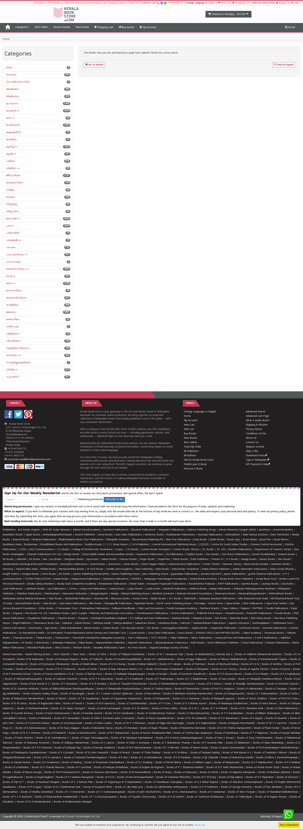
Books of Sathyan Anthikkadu (111, 767)
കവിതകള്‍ (12, 125)
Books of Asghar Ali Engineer (147, 767)
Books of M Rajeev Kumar (270, 796)
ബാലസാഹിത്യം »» (17, 269)
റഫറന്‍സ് (11, 377)
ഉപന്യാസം (12, 103)
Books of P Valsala (170, 664)
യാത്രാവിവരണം (16, 297)
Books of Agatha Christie (254, 669)
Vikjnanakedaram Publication (171, 642)
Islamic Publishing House (126, 574)
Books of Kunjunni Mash (98, 787)
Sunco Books (185, 633)
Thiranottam (62, 637)
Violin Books (198, 642)
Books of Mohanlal (40, 718)
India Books (162, 569)
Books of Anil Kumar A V (35, 683)
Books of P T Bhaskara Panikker (185, 767)
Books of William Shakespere (263, 713)
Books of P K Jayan (30, 787)
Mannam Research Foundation (194, 593)
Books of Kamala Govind (87, 713)
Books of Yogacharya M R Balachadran (119, 782)
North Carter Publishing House (174, 603)
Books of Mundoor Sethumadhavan (242, 782)
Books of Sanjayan (276, 688)
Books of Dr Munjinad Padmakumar (132, 738)
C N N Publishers (139, 544)
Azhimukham (232, 534)
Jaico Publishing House (155, 574)
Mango (115, 593)
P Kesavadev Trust (67, 608)
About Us (251, 438)
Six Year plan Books (133, 628)
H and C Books (211, 564)
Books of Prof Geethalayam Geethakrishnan (273, 747)
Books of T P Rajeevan (254, 733)
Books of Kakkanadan (249, 688)
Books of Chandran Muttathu (173, 777)
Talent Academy (252, 633)
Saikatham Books (145, 623)
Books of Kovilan (157, 674)
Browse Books (61, 27)
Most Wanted (62, 654)
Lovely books (152, 588)
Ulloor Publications (202, 637)
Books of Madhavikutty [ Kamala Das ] (209, 654)
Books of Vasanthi (276, 718)
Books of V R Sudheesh (129, 679)
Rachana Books (181, 618)
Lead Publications (13, 588)
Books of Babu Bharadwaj (268, 742)
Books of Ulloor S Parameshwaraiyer (277, 757)
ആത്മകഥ (12, 89)
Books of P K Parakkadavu (228, 713)
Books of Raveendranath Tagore (268, 659)
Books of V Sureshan (79, 767)
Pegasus (17, 613)
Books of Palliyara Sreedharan (127, 654)
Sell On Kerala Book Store (198, 460)
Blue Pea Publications (178, 539)
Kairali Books (61, 579)
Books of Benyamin (197, 669)
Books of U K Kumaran (186, 698)
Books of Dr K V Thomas (26, 733)
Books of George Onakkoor (99, 747)
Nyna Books (233, 603)
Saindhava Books (168, 623)
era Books (56, 559)
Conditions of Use (256, 433)
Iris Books (64, 574)
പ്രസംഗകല (13, 261)
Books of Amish (209, 772)
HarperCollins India (26, 569)
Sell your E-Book (193, 468)
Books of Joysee (280, 669)
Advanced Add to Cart (95, 3)
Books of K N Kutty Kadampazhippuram (179, 738)
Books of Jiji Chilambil (205, 757)
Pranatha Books (234, 613)
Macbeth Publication (175, 588)
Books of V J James (103, 742)
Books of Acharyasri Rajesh (62, 659)
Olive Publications (253, 603)
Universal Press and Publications (233, 637)
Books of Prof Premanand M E (62, 772)
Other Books (46, 608)
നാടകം (10, 197)
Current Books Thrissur (186, 549)
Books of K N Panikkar (178, 757)
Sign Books (51, 628)
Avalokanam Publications (181, 534)
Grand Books (97, 564)
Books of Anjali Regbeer (39, 777)
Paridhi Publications (277, 608)
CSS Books (132, 549)
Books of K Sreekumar (46, 762)
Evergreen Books (74, 559)
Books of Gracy (163, 772)
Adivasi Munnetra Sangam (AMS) (237, 529)
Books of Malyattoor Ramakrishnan (23, 698)
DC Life (221, 549)
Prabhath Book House (209, 613)
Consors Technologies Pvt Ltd (82, 816)
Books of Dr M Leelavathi (192, 718)
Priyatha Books (66, 618)
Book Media (250, 539)
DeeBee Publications (240, 549)
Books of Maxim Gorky (195, 747)
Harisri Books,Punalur (256, 564)
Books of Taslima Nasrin (158, 688)
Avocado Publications (210, 534)
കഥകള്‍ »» (12, 110)
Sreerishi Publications (274, 628)
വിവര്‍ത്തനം (13, 341)
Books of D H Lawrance (47, 757)
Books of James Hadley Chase (40, 693)
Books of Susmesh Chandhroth (188, 674)
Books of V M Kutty (204, 777)
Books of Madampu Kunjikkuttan (228, 703)
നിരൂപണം (12, 211)
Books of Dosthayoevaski (67, 723)
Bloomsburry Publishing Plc (147, 539)
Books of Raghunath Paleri (44, 703)
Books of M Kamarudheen (135, 772)
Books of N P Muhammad (114, 733)
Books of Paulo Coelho (98, 723)
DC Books (208, 549)
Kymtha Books (249, 583)
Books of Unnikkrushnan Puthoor (156, 713)
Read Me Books (239, 618)
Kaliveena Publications (116, 579)
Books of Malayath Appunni (219, 698)
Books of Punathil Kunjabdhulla (123, 659)
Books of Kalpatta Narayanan (238, 772)
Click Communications (41, 549)
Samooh (185, 623)
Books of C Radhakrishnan (159, 659)
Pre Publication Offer (17, 82)
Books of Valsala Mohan (17, 762)
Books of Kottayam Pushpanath (164, 669)
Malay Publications (220, 588)
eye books (92, 559)
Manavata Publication (74, 593)
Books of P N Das (160, 703)
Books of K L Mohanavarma (180, 792)
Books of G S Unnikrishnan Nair (62, 787)
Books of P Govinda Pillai (208, 742)
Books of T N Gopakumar (84, 698)
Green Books (131, 564)
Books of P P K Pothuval (37, 747)
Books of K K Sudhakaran (285, 674)
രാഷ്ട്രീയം (12, 305)
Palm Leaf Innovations (151, 608)
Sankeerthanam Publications (209, 623)
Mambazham (52, 593)
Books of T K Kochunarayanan (99, 796)
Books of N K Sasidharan (119, 713)
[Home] (8, 27)
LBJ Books (287, 583)
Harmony (8, 569)
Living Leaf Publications (93, 588)
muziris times (140, 598)
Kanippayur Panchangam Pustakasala (165, 579)
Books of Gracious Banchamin (100, 772)
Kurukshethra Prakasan (202, 583)
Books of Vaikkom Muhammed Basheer (258, 654)
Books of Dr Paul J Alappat (64, 728)
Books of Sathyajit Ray (67, 747)
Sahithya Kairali (102, 623)
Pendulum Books (59, 613)
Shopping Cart (242, 3)
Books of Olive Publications (282, 708)
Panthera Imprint (209, 608)
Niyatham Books (144, 603)
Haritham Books (280, 564)
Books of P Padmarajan (160, 679)
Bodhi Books (217, 539)
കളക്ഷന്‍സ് (13, 132)
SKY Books (153, 628)
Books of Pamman (194, 664)
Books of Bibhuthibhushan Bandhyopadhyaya (67, 688)
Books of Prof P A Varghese (218, 688)
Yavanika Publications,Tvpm (109, 647)
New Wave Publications (72, 603)
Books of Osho (97, 654)
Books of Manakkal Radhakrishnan (278, 792)
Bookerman (31, 544)
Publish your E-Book (195, 464)
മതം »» (10, 283)
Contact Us (132, 3)
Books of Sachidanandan (132, 703)
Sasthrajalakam (261, 623)
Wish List (225, 3)
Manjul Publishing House (135, 593)
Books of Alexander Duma (97, 728)
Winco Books (62, 647)
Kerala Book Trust (266, 579)
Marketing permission (90, 499)
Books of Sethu (289, 693)
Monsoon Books (120, 598)
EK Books (34, 559)
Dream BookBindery (263, 554)
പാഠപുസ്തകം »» (16, 254)
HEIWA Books (48, 569)
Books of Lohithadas (17, 767)
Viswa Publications (252, 642)
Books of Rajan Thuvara (154, 728)
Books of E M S (189, 708)
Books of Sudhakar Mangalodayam (125, 674)
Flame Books (180, 559)
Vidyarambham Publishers (110, 642)
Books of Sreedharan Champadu (163, 782)
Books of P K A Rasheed (17, 796)
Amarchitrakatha (283, 529)
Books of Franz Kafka (164, 708)
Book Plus (265, 539)
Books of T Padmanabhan (262, 693)
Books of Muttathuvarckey (194, 713)
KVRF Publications (228, 583)
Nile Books (95, 603)
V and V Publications (266, 637)
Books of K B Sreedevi (93, 683)
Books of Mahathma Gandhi (237, 757)
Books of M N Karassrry (101, 703)
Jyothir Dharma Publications (264, 574)
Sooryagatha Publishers (175, 628)
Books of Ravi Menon (148, 693)
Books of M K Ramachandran (135, 747)
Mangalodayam (99, 593)
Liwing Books (116, 588)
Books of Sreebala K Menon (270, 752)
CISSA (22, 549)
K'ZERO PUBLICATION (38, 579)
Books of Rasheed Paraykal (43, 782)
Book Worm (281, 539)
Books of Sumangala (73, 693)
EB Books (8, 559)
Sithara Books (111, 628)
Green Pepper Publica (153, 564)
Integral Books (30, 574)
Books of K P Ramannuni (224, 718)
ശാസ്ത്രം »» (13, 355)
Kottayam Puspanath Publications (166, 583)
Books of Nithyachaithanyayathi (23, 679)
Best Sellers (41, 27)
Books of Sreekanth (54, 733)
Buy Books (127, 27)
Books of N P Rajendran (260, 777)
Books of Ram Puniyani (241, 792)
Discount (10, 74)
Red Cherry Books (261, 618)
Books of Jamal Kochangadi (104, 708)
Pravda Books (283, 613)
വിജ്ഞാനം (12, 333)
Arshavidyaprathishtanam (57, 534)
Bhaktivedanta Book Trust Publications (81, 539)
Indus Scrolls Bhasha (282, 569)
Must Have (79, 654)
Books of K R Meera (209, 683)
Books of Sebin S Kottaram (134, 742)
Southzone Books (249, 628)
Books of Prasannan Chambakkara (104, 762)
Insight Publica (11, 574)
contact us (187, 511)
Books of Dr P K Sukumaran (96, 679)
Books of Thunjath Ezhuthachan (128, 683)
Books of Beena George (28, 772)
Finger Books (147, 559)
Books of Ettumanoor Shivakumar (49, 664)
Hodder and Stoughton (119, 569)
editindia (21, 559)
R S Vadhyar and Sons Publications (149, 618)
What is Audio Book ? (258, 420)
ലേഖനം (10, 312)
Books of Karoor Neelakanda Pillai (151, 733)
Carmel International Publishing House (174, 544)
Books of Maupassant (227, 762)
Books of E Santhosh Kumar (32, 723)
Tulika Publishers (179, 637)
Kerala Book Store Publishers (236, 579)
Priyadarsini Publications (41, 618)
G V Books (232, 559)
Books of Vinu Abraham (268, 787)
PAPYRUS (257, 608)
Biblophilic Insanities (118, 539)
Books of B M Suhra (14, 703)
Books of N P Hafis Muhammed (225, 767)
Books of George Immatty (236, 787)
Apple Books (33, 534)
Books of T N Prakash (215, 708)
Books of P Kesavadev (67, 718)
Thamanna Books (23, 637)
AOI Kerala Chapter (29, 529)
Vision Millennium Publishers (223, 642)
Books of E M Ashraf (171, 796)
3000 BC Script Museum (56, 529)
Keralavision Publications (113, 583)
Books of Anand (120, 752)
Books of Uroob (88, 669)
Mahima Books (198, 588)
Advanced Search (73, 3)
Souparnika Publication (223, 628)
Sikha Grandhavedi (70, 628)
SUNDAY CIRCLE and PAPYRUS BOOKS (218, 633)
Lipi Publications (57, 588)
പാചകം (10, 247)
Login (296, 3)
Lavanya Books (270, 583)
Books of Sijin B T (13, 782)
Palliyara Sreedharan (123, 608)
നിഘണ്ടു (11, 204)
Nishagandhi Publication (118, 603)
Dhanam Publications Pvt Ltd (44, 554)
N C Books (175, 598)
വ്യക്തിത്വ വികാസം (17, 348)
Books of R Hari (119, 757)
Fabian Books (109, 559)
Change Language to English (200, 411)
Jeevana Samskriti (211, 574)
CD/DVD (204, 544)
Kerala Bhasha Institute (203, 579)
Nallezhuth (190, 598)
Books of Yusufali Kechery (18, 713)
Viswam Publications (277, 642)
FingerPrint (164, 559)
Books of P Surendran (65, 683)
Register (282, 3)
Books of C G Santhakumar (146, 757)
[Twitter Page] (18, 417)
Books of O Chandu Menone (48, 767)
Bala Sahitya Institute (255, 534)
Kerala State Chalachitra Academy (76, 583)
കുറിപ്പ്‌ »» (11, 146)
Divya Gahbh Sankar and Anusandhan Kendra (108, 554)
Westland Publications (40, 647)
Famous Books (128, 559)
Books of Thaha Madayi (146, 752)
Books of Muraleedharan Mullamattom (172, 683)
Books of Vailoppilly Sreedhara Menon (260, 679)
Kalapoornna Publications (85, 579)
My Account (149, 27)
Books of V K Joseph (61, 752)
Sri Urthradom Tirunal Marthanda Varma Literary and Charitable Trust (86, 633)
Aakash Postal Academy (87, 529)
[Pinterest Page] (28, 417)
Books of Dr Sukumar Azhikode (21, 688)
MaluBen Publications (29, 593)
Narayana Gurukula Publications (217, 598)
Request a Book (117, 3)
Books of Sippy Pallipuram (192, 659)
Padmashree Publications (94, 608)
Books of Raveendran (187, 688)
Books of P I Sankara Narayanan (75, 777)
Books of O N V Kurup (112, 664)
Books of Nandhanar (227, 733)
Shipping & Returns (257, 424)
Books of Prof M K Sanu (284, 698)
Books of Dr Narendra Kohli (247, 708)
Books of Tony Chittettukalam (254, 738)
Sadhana (67, 623)
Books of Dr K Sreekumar (61, 669)
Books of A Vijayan (252, 718)
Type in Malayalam (256, 460)
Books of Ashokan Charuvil (282, 683)
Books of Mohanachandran (32, 708)
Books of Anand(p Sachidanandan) (244, 683)
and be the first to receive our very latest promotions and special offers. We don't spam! (83, 493)
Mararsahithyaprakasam (252, 593)
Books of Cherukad (126, 728)
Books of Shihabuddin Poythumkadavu (118, 688)
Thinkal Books (44, 637)
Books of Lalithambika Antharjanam (167, 787)
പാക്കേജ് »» (13, 240)
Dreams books (286, 554)
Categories (21, 27)
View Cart (189, 424)
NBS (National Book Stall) (253, 598)
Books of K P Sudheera (204, 787)
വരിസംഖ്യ (12, 326)
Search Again (285, 64)
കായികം (11, 139)
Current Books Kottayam (155, 549)
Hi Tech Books (95, 569)
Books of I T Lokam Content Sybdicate (110, 693)
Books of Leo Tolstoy (224, 669)
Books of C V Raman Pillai (77, 782)
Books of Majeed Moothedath (237, 723)
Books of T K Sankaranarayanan (106, 792)
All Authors (39, 3)
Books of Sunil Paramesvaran (53, 713)
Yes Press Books (137, 647)
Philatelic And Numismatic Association (112, 613)
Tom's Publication (138, 637)
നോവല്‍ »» (12, 218)
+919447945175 (175, 3)
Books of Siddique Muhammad (71, 742)
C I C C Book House (116, 544)
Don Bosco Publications (235, 554)
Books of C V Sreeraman (70, 792)
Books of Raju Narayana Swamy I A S (121, 669)
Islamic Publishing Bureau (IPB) (91, 574)
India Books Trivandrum (185, 569)
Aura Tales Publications (128, 534)
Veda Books (42, 642)
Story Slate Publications (161, 633)
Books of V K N (250, 664)
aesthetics (265, 529)
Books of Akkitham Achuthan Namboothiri (187, 693)
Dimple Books (71, 554)
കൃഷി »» (10, 153)
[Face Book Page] (9, 417)
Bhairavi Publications (44, 539)
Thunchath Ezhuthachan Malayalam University (98, 637)
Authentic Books (154, 534)
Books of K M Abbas (175, 752)
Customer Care (162, 3)
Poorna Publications (182, 613)
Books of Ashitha (271, 664)
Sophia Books (200, 628)
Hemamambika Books (71, 569)
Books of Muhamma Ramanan (188, 728)
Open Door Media (276, 603)
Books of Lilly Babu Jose (129, 787)
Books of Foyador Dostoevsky (138, 796)
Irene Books (49, 574)
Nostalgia (199, 603)
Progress (83, 618)
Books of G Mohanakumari (30, 728)
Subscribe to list (114, 499)
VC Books (27, 642)
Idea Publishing (144, 569)
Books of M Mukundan (30, 659)
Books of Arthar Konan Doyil (262, 767)
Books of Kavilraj (72, 762)
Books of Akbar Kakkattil (142, 664)
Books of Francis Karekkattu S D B (53, 674)
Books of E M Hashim (136, 708)
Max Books (55, 598)
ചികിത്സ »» (12, 168)
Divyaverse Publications (149, 554)
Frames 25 (217, 559)
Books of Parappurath (157, 698)
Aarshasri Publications (115, 529)
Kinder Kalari (137, 583)
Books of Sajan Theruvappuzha (90, 738)
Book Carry (233, 539)
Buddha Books (93, 544)
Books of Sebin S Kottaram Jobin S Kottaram (109, 718)
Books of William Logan (197, 762)
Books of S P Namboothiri (258, 762)
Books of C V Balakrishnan (192, 679)
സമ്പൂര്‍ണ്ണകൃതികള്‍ (17, 362)
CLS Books (63, 549)
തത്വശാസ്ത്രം (14, 182)
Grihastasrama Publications (184, 564)
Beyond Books (21, 539)
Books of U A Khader (256, 674)
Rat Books (221, 618)
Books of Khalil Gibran (84, 664)
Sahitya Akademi (122, 623)
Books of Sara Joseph (222, 679)
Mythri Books (158, 598)
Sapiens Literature (238, 623)
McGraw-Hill (101, 598)
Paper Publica (230, 608)
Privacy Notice (254, 429)
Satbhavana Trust (283, 623)
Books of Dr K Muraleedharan (34, 801)
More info (200, 824)
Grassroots (114, 564)
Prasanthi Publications (259, 613)
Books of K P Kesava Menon (225, 674)
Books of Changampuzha (229, 693)
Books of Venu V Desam (220, 738)
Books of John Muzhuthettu (144, 792)
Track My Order (192, 446)
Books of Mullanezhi (238, 742)
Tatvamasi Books (274, 633)
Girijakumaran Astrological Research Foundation (30, 564)
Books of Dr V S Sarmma (272, 723)
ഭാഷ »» (10, 276)
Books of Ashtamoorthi (82, 733)
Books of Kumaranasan (29, 669)
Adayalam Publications (171, 529)
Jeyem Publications (234, 574)
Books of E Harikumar (212, 792)
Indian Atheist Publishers (216, 569)
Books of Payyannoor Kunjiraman (121, 698)
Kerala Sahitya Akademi (40, 583)
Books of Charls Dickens (19, 738)
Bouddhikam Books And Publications (61, 544)
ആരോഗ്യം (12, 96)
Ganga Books (249, 559)
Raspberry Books (202, 618)
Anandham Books (13, 534)
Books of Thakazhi (91, 659)
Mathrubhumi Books (280, 593)
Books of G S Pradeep (139, 762)
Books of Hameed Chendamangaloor (85, 757)
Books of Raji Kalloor (231, 777)
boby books (200, 539)
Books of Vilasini (56, 698)
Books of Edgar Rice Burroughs (166, 723)
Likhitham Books (35, 588)
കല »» (9, 118)
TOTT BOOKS (159, 637)
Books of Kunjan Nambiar (285, 733)
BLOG (291, 27)
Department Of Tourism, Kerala (273, 549)
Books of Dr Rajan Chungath (68, 708)
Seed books (35, 628)
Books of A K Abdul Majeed (202, 782)
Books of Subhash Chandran (61, 679)
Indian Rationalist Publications (250, 569)
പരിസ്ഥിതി (12, 233)
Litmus (73, 588)
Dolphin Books (194, 554)
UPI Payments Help (257, 464)
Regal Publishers (22, 623)
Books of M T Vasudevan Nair (165, 654)
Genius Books (267, 559)
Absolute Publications (143, 529)
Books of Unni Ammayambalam (135, 777)
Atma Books (105, 534)
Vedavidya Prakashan (64, 642)
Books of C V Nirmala (166, 747)
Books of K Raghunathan (201, 723)
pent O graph (79, 613)
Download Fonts (255, 455)
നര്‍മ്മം (10, 189)
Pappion (245, 608)
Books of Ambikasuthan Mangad (72, 801)
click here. (10, 516)
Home (6, 39)
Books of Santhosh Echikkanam (205, 796)
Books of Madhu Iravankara (37, 792)
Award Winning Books (37, 654)
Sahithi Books (82, 623)
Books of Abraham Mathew (274, 772)
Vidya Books (86, 642)
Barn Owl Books (280, 534)
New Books (82, 27)
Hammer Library (232, 564)
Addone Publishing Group (201, 529)
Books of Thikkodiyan (239, 796)
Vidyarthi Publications (140, 642)
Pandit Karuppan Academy (182, 608)
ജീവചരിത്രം (13, 175)
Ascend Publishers (85, 534)
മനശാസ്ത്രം (13, 290)
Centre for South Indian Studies (229, 544)
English (211, 3)
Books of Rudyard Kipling (205, 752)
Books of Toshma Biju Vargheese (193, 733)
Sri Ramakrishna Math (31, 633)
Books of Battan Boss (89, 674)
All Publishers (55, 3)
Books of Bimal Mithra (168, 762)
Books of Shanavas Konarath (32, 742)
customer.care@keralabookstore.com (29, 459)
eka (45, 559)
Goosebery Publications (73, 564)
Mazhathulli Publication (78, 598)
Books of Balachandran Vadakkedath (56, 796)
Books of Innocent (287, 777)
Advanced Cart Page (257, 416)
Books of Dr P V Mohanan (130, 723)
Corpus (119, 549)
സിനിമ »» (11, 369)
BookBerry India (12, 544)
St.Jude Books (137, 633)
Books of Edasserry (185, 772)
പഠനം (9, 225)
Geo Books (284, 559)
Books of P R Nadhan (288, 762)
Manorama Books (225, 593)
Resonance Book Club (46, 623)
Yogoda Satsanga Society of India (168, 647)
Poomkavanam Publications (152, 613)
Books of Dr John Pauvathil (92, 752)
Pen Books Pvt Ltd (36, 613)
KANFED (136, 579)
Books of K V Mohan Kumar (190, 703)
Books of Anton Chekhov (252, 698)
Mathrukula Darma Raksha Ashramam (24, 598)
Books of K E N (105, 777)
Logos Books (135, 588)
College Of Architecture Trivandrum (92, 549)
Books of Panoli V (73, 703)
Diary (8, 67)
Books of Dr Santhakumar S (52, 738)
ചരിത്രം (10, 161)
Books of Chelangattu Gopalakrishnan (24, 752)
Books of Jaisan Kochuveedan (228, 747)
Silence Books (92, 628)
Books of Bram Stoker (267, 728)
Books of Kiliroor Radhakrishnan (228, 659)
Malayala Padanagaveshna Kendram (254, 588)
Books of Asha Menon (264, 703)
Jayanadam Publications (184, 574)
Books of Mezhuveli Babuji (223, 664)
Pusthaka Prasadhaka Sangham (109, 618)
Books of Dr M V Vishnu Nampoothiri (230, 728)
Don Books (212, 554)
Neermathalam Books (28, 603)
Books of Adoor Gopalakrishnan (155, 718)
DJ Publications (174, 554)
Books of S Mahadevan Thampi (171, 742)
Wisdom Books (81, 647)
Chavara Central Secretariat (266, 544)
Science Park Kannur (14, 628)
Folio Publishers (200, 559)
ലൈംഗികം (12, 319)
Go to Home (95, 64)
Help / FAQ (252, 451)
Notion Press (215, 603)
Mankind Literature (163, 593)
